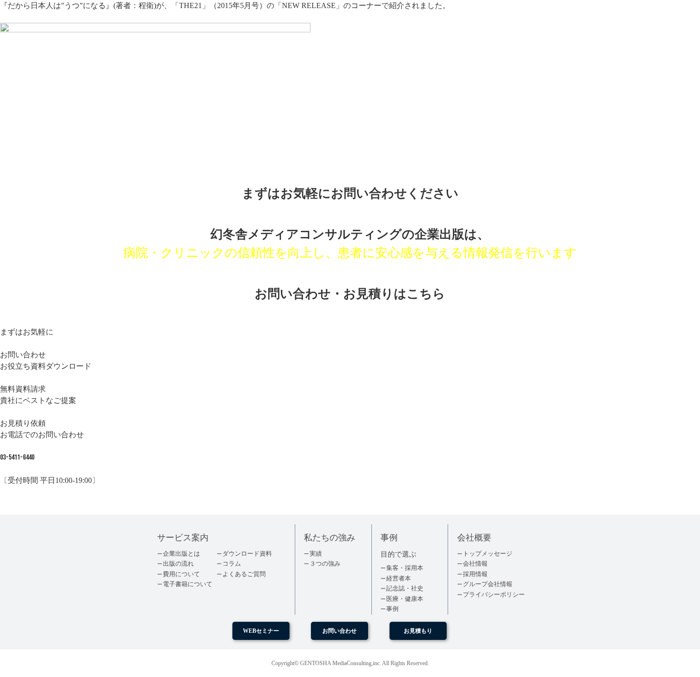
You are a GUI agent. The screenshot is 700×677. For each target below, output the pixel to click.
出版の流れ (178, 563)
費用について (181, 574)
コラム (231, 563)
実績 (316, 553)
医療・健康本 (404, 598)
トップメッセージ (487, 553)
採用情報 (475, 574)
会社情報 (475, 563)
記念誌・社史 (404, 588)
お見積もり (418, 631)
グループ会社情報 (487, 584)
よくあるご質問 (244, 574)
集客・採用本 (404, 567)
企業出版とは (181, 553)
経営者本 (398, 578)
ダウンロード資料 (247, 553)
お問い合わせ (339, 631)
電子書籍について (187, 584)
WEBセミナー (261, 631)
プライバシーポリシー (494, 594)
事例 (392, 608)
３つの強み (325, 563)
